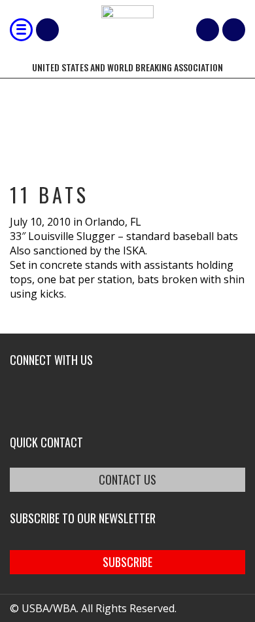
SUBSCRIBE (127, 561)
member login (233, 29)
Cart (207, 29)
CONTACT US (127, 479)
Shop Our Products (47, 29)
